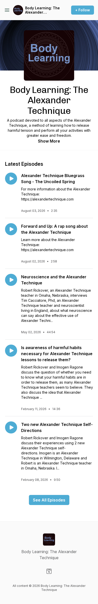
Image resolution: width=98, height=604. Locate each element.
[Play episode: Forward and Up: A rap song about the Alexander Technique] (11, 229)
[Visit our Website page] (49, 571)
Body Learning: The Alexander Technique (42, 10)
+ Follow (82, 10)
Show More (49, 141)
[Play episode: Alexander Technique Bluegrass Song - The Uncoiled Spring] (11, 179)
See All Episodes (49, 499)
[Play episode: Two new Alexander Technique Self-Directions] (11, 427)
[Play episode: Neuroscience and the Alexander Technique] (11, 280)
